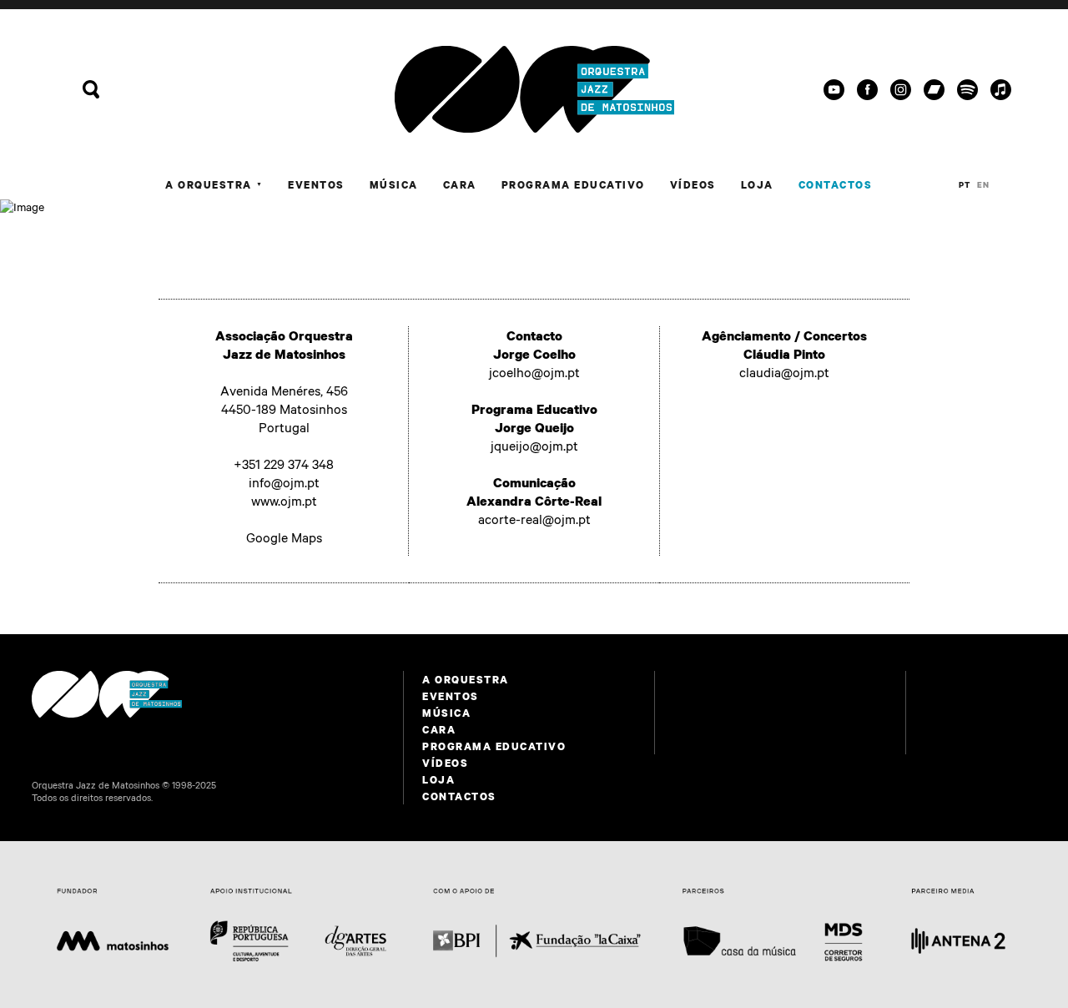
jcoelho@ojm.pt (534, 372)
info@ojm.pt (284, 482)
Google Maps (284, 537)
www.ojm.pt (284, 500)
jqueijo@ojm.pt (534, 445)
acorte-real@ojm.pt (534, 519)
